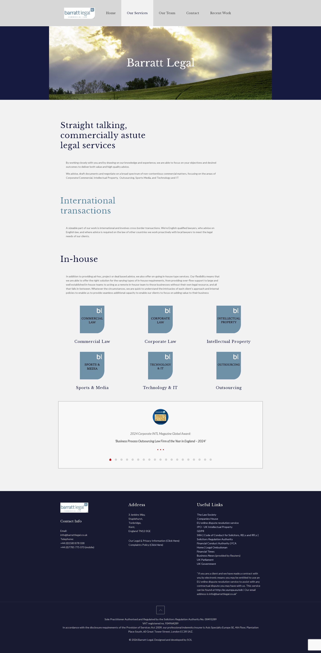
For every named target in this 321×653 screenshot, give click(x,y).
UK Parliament (205, 559)
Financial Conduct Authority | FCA (216, 543)
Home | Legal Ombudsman (212, 547)
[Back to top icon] (160, 610)
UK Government (206, 563)
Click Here (173, 540)
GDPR (200, 531)
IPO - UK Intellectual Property (214, 526)
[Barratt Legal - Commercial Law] (79, 13)
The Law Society (206, 514)
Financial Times (206, 551)
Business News (206, 555)
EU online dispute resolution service (218, 522)
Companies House (207, 518)
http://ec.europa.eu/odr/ (229, 589)
